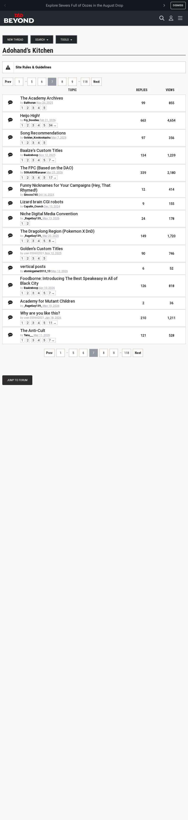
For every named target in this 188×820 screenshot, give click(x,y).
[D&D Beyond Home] (19, 18)
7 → (52, 160)
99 (143, 103)
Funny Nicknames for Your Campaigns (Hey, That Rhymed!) (65, 187)
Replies (141, 90)
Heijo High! (30, 115)
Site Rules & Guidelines (33, 67)
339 (143, 173)
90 (143, 253)
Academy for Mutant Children (47, 301)
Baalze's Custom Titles (41, 150)
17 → (52, 177)
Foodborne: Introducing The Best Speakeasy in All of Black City (69, 281)
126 (143, 286)
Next (96, 82)
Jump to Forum (17, 380)
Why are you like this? (40, 313)
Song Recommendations (43, 133)
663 (143, 120)
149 (143, 236)
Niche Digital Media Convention (49, 213)
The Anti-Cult (32, 330)
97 (143, 138)
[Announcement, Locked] (8, 67)
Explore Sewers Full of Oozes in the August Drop (84, 5)
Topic (72, 90)
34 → (52, 125)
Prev (8, 82)
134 (143, 155)
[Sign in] (171, 18)
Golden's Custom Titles (41, 248)
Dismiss (178, 5)
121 (143, 335)
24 (143, 218)
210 (143, 318)
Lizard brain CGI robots (41, 201)
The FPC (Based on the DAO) (46, 167)
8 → (52, 241)
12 (143, 189)
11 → (52, 323)
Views (170, 90)
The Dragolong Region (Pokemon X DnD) (57, 231)
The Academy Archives (41, 98)
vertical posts (33, 266)
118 (85, 82)
